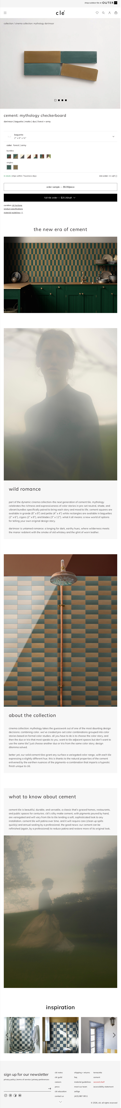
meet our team (80, 1086)
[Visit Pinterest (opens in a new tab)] (10, 1095)
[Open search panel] (103, 13)
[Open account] (109, 13)
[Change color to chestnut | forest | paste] (35, 156)
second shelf (98, 1082)
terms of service (24, 1079)
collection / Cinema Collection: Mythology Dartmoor (29, 23)
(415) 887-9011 (81, 1096)
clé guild (58, 1077)
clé (99, 1103)
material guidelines (12, 212)
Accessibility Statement (103, 1086)
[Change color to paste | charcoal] (22, 156)
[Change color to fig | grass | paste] (48, 156)
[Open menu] (5, 13)
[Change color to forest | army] (15, 156)
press (57, 1086)
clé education (60, 1091)
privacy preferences (40, 1079)
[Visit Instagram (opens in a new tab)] (6, 1095)
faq (75, 1077)
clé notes (59, 1072)
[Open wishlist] (97, 13)
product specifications (13, 209)
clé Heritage (17, 205)
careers (58, 1082)
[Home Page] (60, 13)
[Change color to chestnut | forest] (9, 156)
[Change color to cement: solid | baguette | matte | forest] (9, 167)
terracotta (97, 1072)
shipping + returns (82, 1072)
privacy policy (9, 1079)
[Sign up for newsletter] (27, 1089)
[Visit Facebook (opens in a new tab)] (15, 1095)
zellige (77, 1091)
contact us (59, 1096)
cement (96, 1077)
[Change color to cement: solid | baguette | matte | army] (15, 167)
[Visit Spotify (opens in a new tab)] (20, 1095)
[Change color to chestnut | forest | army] (42, 156)
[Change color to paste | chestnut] (28, 156)
